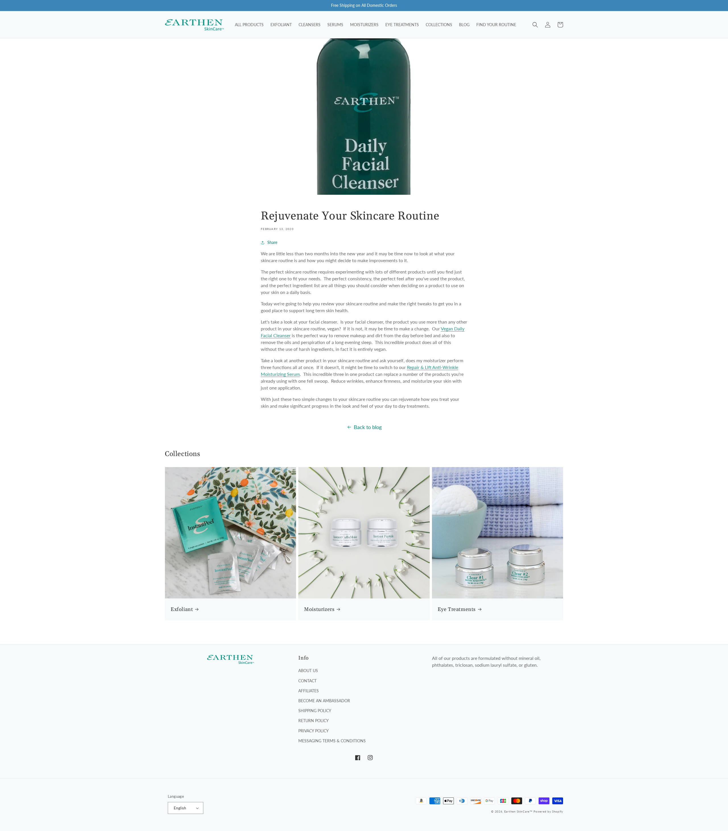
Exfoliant (182, 609)
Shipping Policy (314, 710)
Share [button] (272, 242)
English (180, 808)
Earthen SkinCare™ (518, 811)
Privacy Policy (313, 730)
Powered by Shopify (548, 811)
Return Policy (313, 720)
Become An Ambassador (324, 700)
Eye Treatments (457, 609)
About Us (308, 670)
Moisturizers (319, 609)
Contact (307, 680)
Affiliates (308, 690)
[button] (535, 24)
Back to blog (368, 427)
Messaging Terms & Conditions (332, 740)
